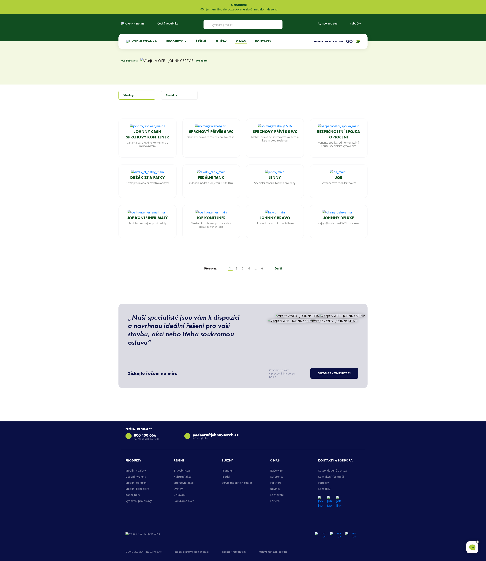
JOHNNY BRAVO (275, 217)
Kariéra (275, 501)
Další (278, 268)
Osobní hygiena (135, 476)
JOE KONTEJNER (211, 217)
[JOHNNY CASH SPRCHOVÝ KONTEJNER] (147, 126)
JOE (338, 177)
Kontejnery (132, 495)
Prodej (226, 476)
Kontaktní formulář (331, 476)
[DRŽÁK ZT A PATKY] (147, 172)
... (255, 268)
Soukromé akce (184, 501)
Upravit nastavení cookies (273, 551)
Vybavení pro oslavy (138, 501)
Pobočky (355, 23)
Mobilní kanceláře (137, 489)
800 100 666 (329, 23)
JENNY (275, 177)
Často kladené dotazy (332, 470)
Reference (276, 476)
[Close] (481, 7)
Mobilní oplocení (136, 482)
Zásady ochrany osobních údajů (191, 551)
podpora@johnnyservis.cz (216, 434)
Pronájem (228, 470)
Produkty (171, 95)
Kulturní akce (182, 476)
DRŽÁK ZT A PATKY (147, 177)
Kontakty (263, 41)
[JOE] (338, 172)
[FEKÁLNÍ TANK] (211, 172)
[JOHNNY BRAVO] (275, 212)
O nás (241, 41)
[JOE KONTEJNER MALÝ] (147, 212)
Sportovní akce (183, 482)
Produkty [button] (175, 41)
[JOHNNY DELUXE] (338, 212)
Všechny (128, 95)
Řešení (201, 41)
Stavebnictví (182, 470)
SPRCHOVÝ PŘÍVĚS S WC (211, 131)
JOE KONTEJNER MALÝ (147, 217)
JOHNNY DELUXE (338, 217)
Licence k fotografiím (234, 551)
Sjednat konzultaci (334, 373)
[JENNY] (274, 172)
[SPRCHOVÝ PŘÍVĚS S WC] (211, 126)
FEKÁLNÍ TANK (211, 177)
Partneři (275, 482)
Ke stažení (277, 495)
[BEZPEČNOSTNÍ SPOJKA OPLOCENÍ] (338, 126)
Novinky (275, 489)
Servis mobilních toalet (237, 482)
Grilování (179, 495)
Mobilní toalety (135, 470)
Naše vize (276, 470)
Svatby (178, 489)
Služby (220, 41)
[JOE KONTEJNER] (211, 212)
